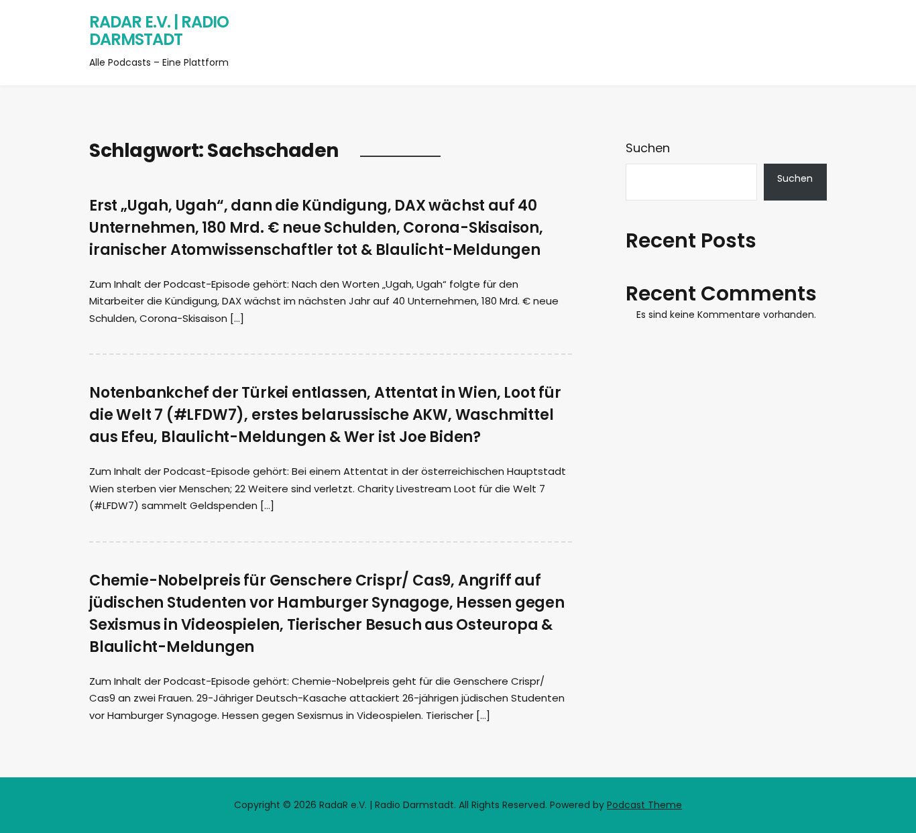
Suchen (648, 148)
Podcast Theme (644, 805)
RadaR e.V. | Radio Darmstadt (159, 30)
